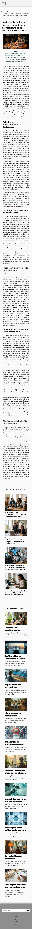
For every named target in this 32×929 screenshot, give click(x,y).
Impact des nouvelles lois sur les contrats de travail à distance (16, 801)
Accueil (3, 12)
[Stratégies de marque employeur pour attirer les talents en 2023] (16, 732)
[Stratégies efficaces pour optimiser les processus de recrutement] (16, 875)
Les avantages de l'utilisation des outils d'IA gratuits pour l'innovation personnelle (16, 593)
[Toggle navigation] (3, 3)
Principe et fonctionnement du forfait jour (15, 53)
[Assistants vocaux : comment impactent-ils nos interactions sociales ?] (16, 502)
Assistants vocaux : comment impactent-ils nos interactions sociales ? (15, 514)
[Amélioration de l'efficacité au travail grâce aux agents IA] (16, 647)
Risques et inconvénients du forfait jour (15, 57)
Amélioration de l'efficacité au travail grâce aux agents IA (16, 658)
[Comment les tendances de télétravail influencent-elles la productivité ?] (16, 618)
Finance (16, 922)
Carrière (16, 919)
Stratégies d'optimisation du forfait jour (15, 61)
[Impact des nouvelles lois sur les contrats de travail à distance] (16, 790)
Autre (16, 924)
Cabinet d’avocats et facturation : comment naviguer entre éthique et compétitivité (14, 541)
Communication (16, 914)
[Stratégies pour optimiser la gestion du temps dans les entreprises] (16, 818)
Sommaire (16, 51)
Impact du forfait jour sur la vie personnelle (15, 59)
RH (8, 12)
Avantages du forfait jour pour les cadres (15, 55)
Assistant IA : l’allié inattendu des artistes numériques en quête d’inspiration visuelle (16, 567)
